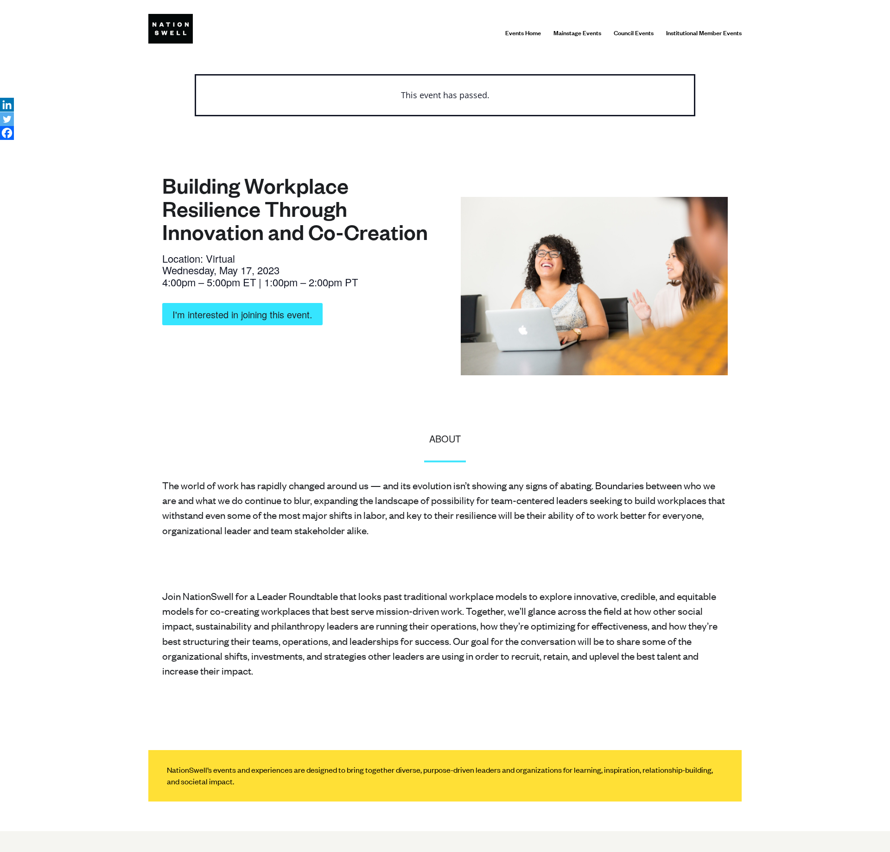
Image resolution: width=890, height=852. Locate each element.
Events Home (523, 32)
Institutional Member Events (704, 32)
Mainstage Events (577, 32)
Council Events (634, 32)
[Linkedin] (7, 105)
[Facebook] (7, 133)
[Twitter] (7, 119)
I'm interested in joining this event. (242, 314)
